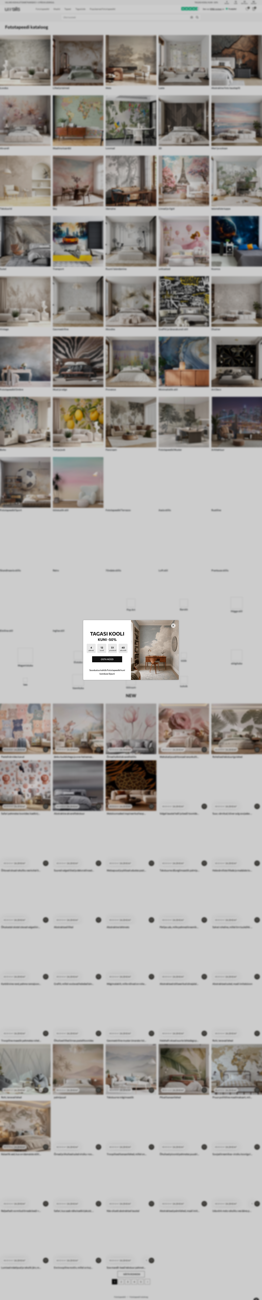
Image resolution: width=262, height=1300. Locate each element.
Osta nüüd (107, 659)
